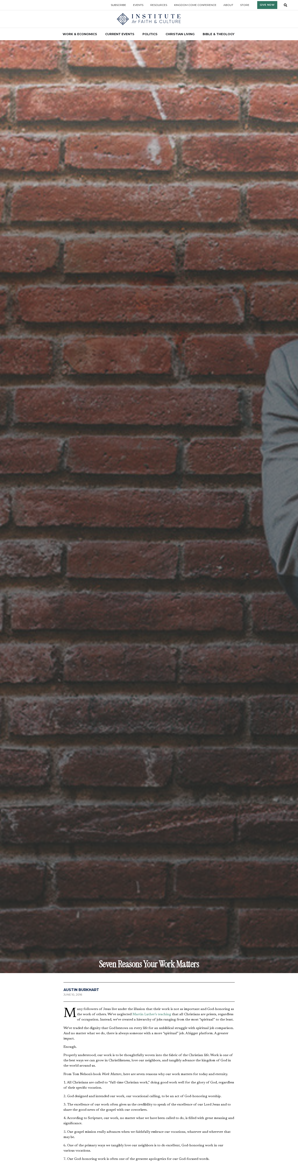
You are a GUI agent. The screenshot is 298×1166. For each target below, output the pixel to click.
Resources (158, 5)
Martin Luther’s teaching (151, 1014)
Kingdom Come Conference (195, 5)
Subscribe (118, 5)
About (228, 5)
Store (244, 5)
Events (138, 5)
